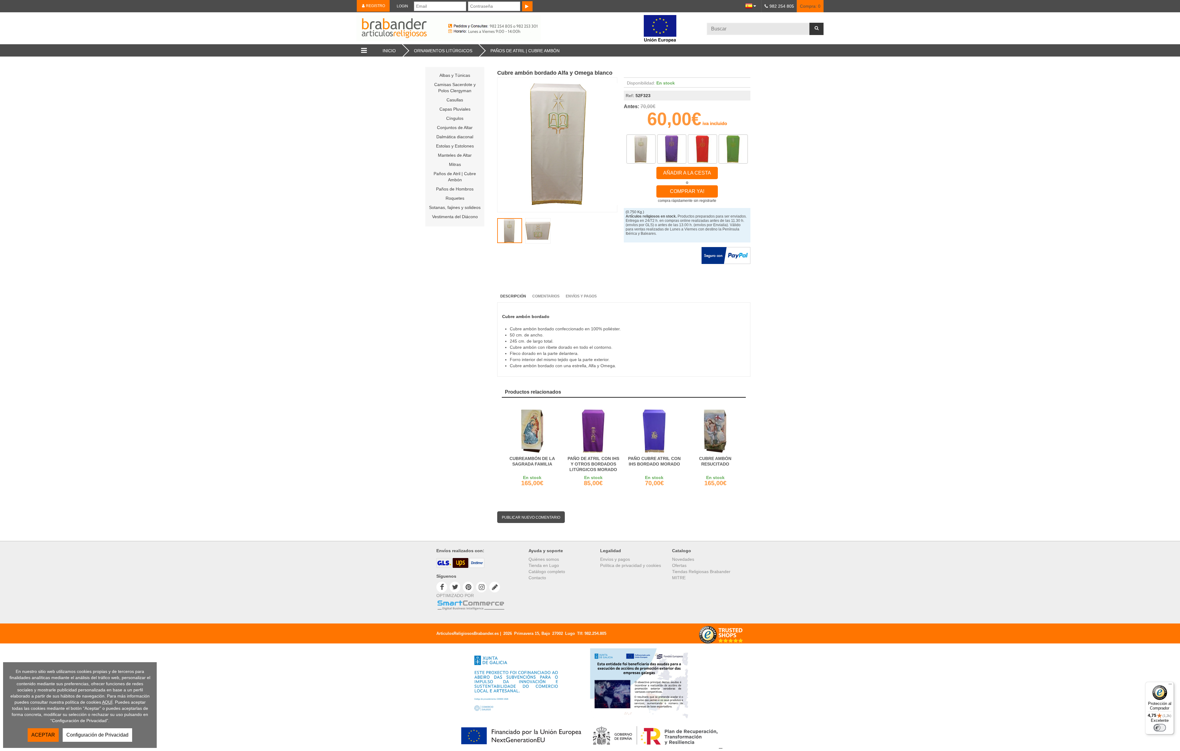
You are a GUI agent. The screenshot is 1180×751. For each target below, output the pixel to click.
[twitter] (455, 587)
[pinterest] (468, 587)
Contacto (537, 577)
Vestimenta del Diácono (455, 216)
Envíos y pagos (615, 559)
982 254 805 (781, 6)
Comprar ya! (687, 191)
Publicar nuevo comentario (531, 517)
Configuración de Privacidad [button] (97, 734)
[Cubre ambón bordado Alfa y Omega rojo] (702, 149)
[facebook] (441, 587)
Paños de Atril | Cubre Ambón (455, 176)
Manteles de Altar (455, 155)
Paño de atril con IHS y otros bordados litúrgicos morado (593, 464)
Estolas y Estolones (455, 146)
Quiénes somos (544, 559)
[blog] (494, 587)
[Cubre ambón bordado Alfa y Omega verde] (733, 149)
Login (402, 6)
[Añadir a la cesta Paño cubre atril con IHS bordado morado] (654, 431)
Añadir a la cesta (687, 172)
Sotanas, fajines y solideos (455, 207)
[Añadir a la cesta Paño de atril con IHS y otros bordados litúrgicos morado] (593, 431)
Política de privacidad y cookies (630, 565)
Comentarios (546, 296)
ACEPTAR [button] (43, 734)
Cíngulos (454, 118)
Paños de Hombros (455, 189)
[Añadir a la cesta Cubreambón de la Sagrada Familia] (532, 431)
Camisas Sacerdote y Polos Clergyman (455, 87)
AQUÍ (107, 702)
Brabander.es (496, 28)
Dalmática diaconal (454, 136)
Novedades (683, 559)
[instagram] (481, 587)
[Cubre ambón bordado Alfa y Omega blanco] (641, 149)
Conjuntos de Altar (455, 127)
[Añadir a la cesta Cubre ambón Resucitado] (715, 431)
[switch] (1160, 727)
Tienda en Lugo (544, 565)
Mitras (455, 164)
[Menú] (1170, 685)
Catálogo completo (547, 571)
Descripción (513, 296)
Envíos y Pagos (581, 296)
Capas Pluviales (454, 109)
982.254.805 (595, 633)
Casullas (454, 99)
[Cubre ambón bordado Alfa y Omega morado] (671, 149)
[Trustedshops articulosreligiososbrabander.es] (721, 642)
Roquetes (455, 198)
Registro (375, 6)
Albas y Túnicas (454, 75)
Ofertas (679, 565)
